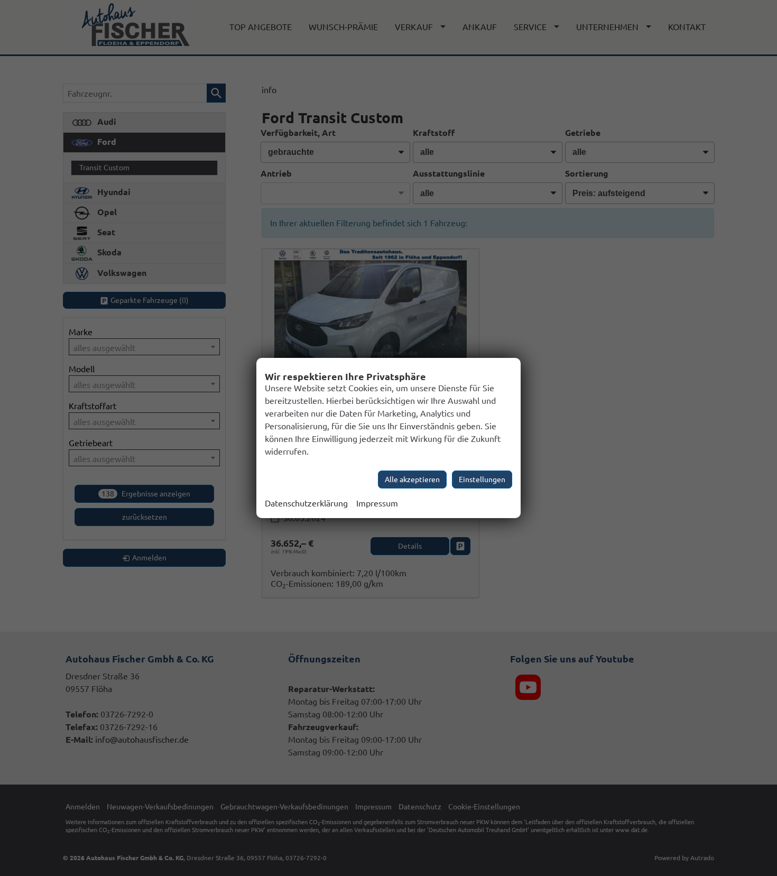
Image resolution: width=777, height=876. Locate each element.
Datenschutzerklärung (306, 503)
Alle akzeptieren (412, 479)
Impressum (377, 503)
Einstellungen (482, 479)
